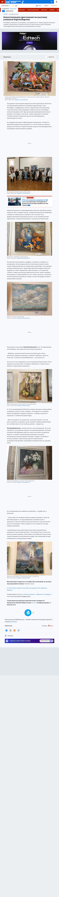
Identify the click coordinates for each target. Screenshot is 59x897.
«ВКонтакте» (40, 594)
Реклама (46, 5)
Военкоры (52, 9)
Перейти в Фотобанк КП (21, 99)
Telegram (48, 594)
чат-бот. (33, 603)
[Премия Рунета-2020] (22, 1)
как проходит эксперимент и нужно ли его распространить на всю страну (35, 202)
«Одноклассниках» (29, 594)
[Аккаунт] (56, 2)
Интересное (10, 635)
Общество (5, 14)
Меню (2, 2)
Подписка (54, 5)
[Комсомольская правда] (13, 2)
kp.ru (51, 626)
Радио (39, 5)
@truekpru (13, 621)
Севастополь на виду (20, 9)
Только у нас (44, 9)
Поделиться (51, 57)
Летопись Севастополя (33, 9)
